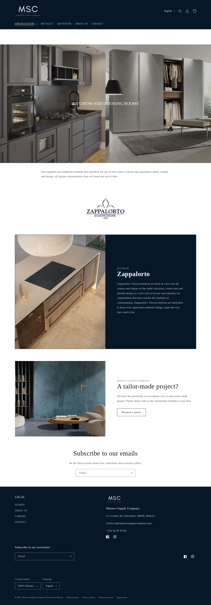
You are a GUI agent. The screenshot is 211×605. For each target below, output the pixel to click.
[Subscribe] (131, 473)
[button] (26, 23)
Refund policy (73, 597)
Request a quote (131, 412)
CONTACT (20, 522)
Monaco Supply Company (34, 597)
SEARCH (20, 504)
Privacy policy (89, 597)
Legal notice (122, 597)
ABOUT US (21, 510)
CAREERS (20, 516)
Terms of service (106, 597)
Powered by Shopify (54, 597)
